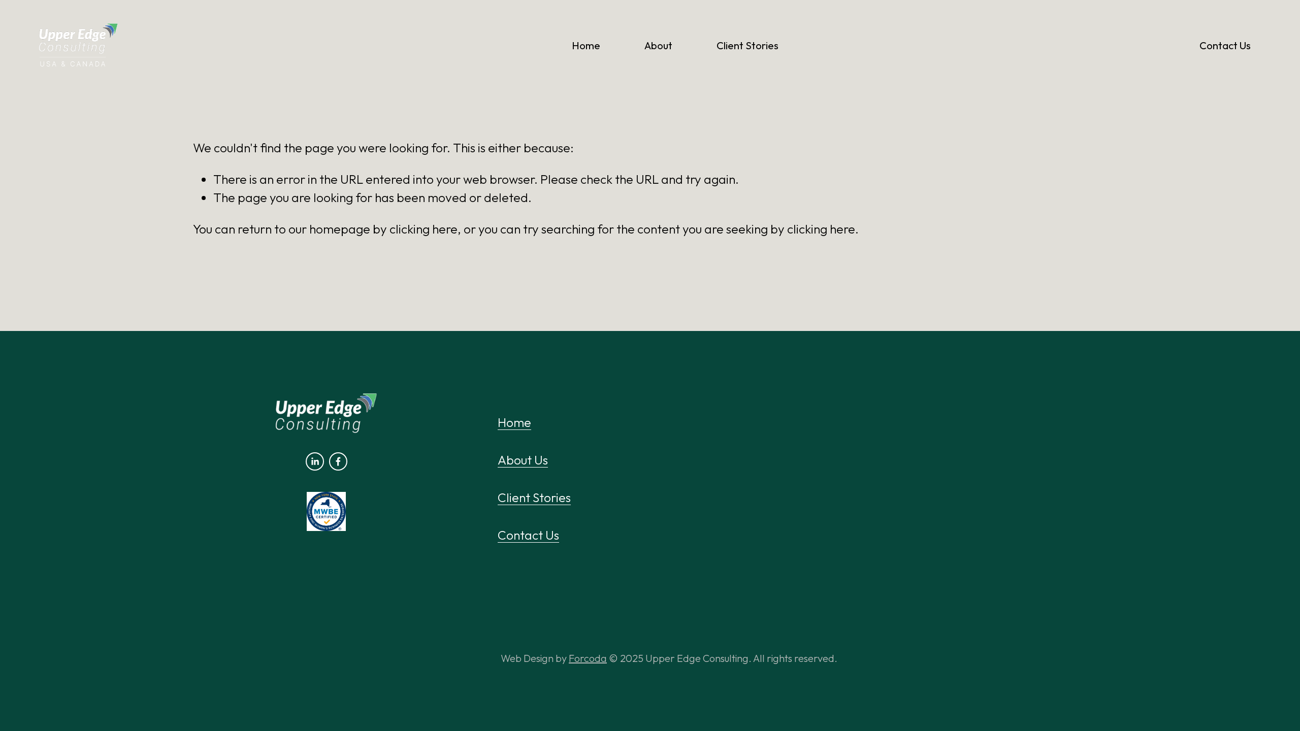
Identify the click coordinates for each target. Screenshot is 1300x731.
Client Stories (747, 45)
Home (586, 45)
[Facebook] (338, 461)
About (658, 45)
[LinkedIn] (315, 461)
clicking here (423, 229)
